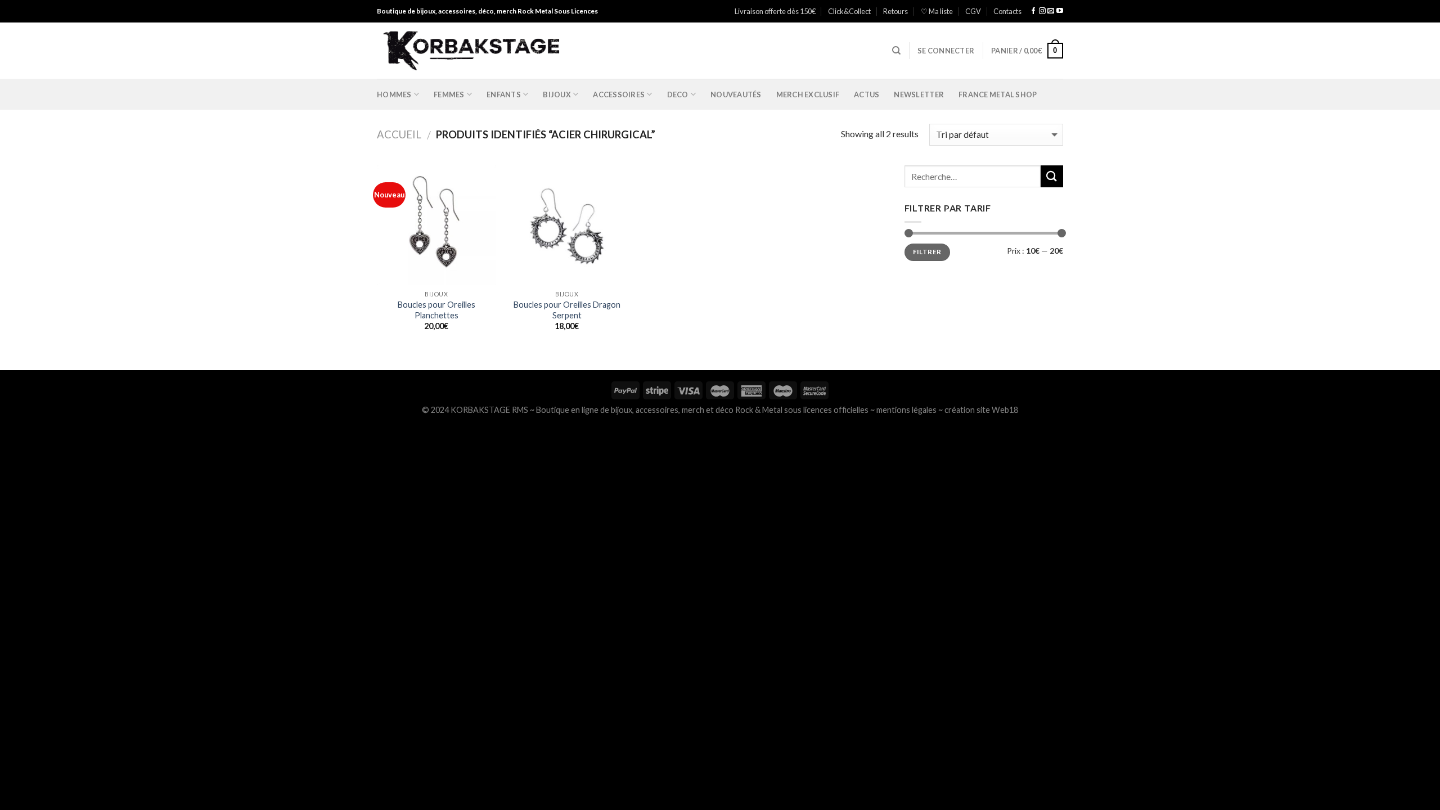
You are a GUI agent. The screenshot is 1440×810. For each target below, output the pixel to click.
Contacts (1007, 11)
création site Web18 (981, 410)
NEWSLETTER (919, 94)
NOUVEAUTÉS (736, 94)
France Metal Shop (997, 94)
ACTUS (866, 94)
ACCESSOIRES (619, 94)
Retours (895, 11)
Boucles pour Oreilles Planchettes (436, 310)
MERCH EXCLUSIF (808, 94)
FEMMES (449, 94)
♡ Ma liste (937, 11)
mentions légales (906, 410)
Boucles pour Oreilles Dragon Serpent (567, 310)
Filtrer (927, 252)
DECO (677, 94)
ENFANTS (504, 94)
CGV (973, 11)
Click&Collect (849, 11)
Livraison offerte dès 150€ (775, 11)
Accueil (399, 134)
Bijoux (557, 94)
